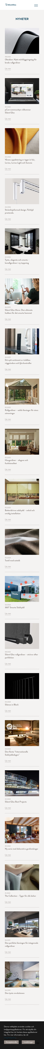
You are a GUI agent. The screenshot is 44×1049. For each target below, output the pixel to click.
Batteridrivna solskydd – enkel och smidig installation (20, 512)
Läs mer (8, 68)
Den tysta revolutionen (14, 993)
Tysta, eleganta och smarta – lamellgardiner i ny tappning (17, 261)
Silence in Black (12, 704)
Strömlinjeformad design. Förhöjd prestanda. (19, 211)
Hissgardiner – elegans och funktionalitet (16, 461)
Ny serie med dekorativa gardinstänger (21, 848)
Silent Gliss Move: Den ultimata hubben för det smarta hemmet (19, 311)
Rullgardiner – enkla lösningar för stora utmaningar (21, 411)
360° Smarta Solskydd (14, 607)
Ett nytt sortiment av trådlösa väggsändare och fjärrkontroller (18, 361)
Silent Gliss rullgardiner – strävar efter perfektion (21, 656)
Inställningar (28, 1042)
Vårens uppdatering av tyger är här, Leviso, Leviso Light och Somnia (20, 161)
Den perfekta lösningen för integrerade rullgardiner (21, 944)
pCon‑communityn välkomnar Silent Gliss (18, 111)
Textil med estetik (12, 560)
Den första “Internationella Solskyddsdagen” (16, 753)
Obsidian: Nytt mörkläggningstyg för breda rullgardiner (21, 61)
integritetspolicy (10, 1037)
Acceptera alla (11, 1042)
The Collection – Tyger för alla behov (20, 895)
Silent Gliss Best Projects (16, 801)
